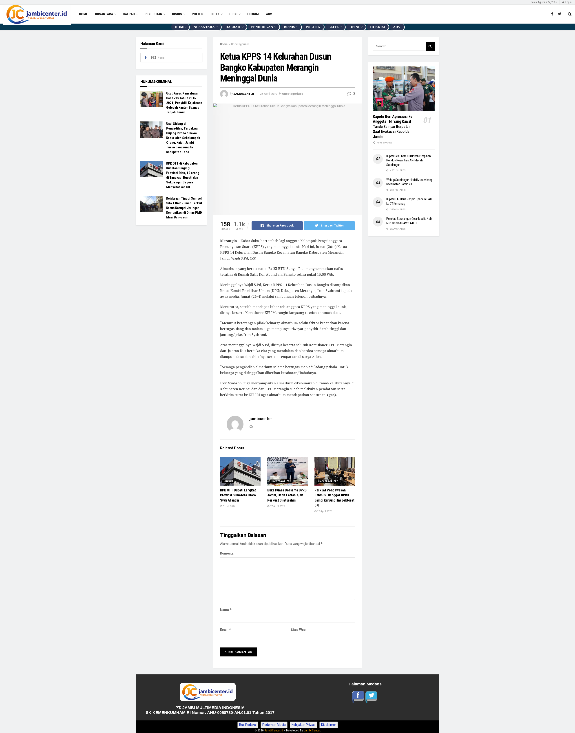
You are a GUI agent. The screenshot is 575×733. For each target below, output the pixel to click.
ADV (269, 14)
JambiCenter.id (273, 730)
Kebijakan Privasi (303, 724)
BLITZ (215, 14)
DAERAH (129, 14)
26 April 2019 (268, 93)
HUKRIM (253, 14)
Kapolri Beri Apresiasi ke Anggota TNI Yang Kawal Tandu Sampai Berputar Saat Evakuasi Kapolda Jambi (393, 126)
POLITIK (197, 14)
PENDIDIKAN (153, 14)
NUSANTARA (104, 14)
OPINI (233, 14)
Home (224, 44)
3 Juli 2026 (228, 506)
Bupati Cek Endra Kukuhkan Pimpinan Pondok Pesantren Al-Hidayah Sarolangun (408, 160)
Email (225, 629)
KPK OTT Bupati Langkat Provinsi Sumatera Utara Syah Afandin (238, 495)
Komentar (227, 553)
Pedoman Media (274, 724)
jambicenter (243, 93)
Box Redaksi (248, 724)
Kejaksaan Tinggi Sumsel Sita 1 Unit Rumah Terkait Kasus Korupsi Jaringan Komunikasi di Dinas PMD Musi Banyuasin (184, 207)
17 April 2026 (277, 506)
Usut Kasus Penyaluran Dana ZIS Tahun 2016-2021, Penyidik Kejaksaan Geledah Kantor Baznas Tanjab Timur (184, 102)
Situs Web (298, 630)
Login (568, 2)
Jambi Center (312, 730)
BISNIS (177, 14)
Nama (226, 610)
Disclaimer (328, 724)
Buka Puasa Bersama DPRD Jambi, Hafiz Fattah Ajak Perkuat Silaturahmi (287, 495)
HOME (83, 14)
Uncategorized (240, 44)
